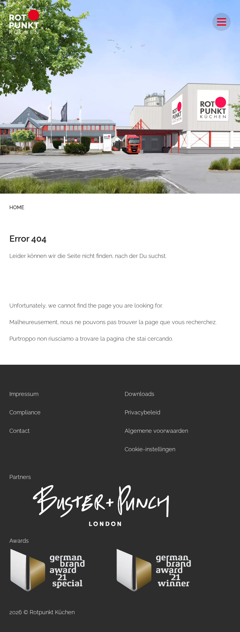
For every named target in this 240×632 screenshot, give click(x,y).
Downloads (139, 394)
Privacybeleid (142, 412)
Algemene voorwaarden (156, 430)
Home (16, 207)
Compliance (25, 412)
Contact (19, 430)
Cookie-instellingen (150, 449)
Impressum (23, 394)
